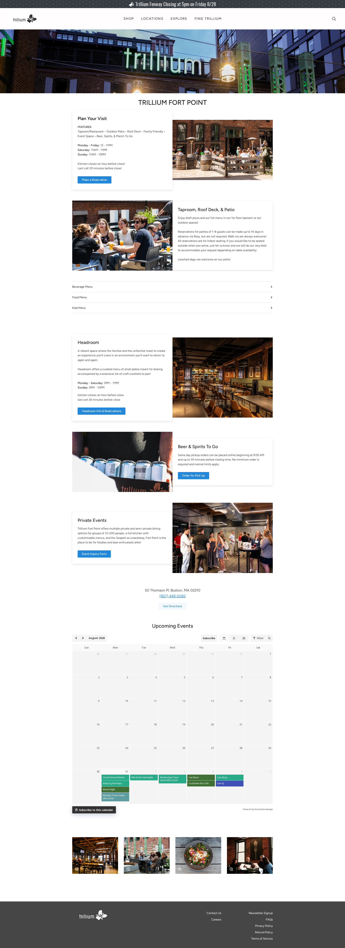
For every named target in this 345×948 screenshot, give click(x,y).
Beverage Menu (82, 286)
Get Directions (172, 606)
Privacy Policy (264, 926)
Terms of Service (262, 938)
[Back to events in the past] (75, 638)
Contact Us (214, 913)
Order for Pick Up (193, 475)
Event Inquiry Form (94, 554)
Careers (216, 919)
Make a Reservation (94, 179)
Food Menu (79, 297)
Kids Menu (79, 308)
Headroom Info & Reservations (101, 411)
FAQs (269, 919)
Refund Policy (264, 932)
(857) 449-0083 (172, 596)
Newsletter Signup (261, 913)
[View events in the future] (83, 638)
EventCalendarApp (264, 809)
